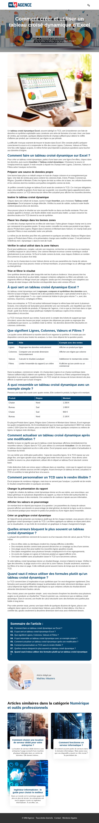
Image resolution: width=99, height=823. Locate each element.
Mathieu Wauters (46, 678)
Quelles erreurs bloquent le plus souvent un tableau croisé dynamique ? (43, 648)
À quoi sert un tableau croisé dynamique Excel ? (33, 632)
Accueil (34, 38)
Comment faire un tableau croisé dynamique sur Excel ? (36, 628)
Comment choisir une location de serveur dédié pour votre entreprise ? (27, 742)
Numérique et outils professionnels (54, 38)
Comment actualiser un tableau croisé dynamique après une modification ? (44, 642)
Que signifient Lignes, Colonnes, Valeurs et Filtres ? (34, 635)
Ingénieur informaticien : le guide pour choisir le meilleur (28, 791)
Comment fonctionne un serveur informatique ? (71, 743)
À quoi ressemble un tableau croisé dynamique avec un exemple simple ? (43, 638)
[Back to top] (92, 816)
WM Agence (29, 818)
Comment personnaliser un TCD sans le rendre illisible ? (36, 645)
